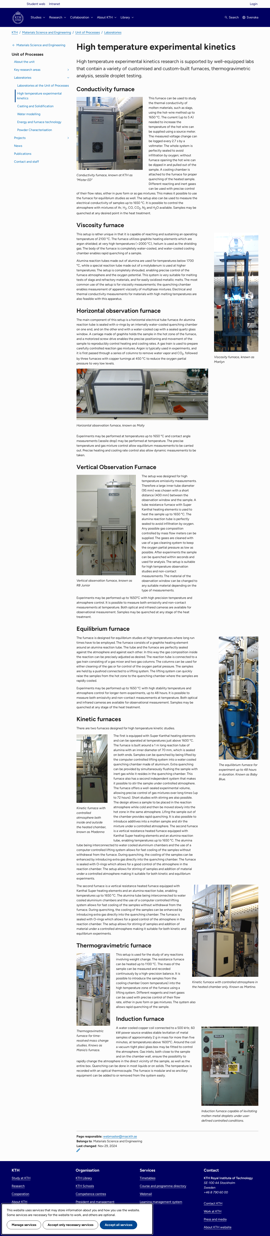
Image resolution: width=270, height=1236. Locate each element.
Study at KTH (21, 1178)
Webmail (146, 1194)
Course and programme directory (163, 1186)
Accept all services (118, 1225)
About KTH (19, 1202)
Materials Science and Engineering (46, 32)
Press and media (215, 1219)
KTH (15, 32)
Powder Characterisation (34, 130)
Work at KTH (212, 1211)
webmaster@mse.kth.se (120, 1136)
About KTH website (217, 1227)
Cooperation (20, 1194)
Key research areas (27, 70)
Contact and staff (26, 161)
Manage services (24, 1225)
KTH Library (84, 1178)
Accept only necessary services (70, 1225)
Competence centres (91, 1194)
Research (18, 1186)
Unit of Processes (87, 32)
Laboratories (112, 32)
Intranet (54, 4)
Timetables (147, 1178)
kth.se (18, 4)
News (18, 146)
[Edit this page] (78, 1150)
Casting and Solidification (35, 106)
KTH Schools (85, 1186)
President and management (95, 1202)
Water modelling (28, 114)
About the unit (24, 62)
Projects (19, 138)
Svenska (252, 17)
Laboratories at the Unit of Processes (43, 85)
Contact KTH (213, 1203)
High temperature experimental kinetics (39, 96)
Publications (22, 154)
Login (254, 4)
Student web (36, 4)
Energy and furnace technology (39, 122)
